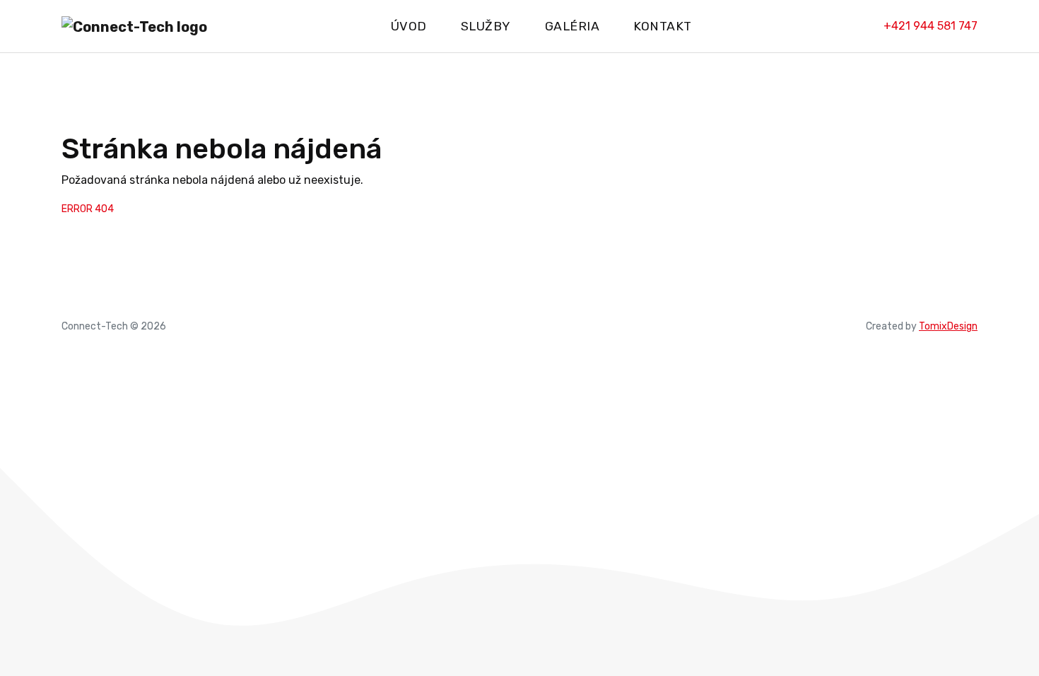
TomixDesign (948, 326)
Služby (486, 26)
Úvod (409, 26)
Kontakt (662, 26)
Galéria (572, 26)
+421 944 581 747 (931, 26)
